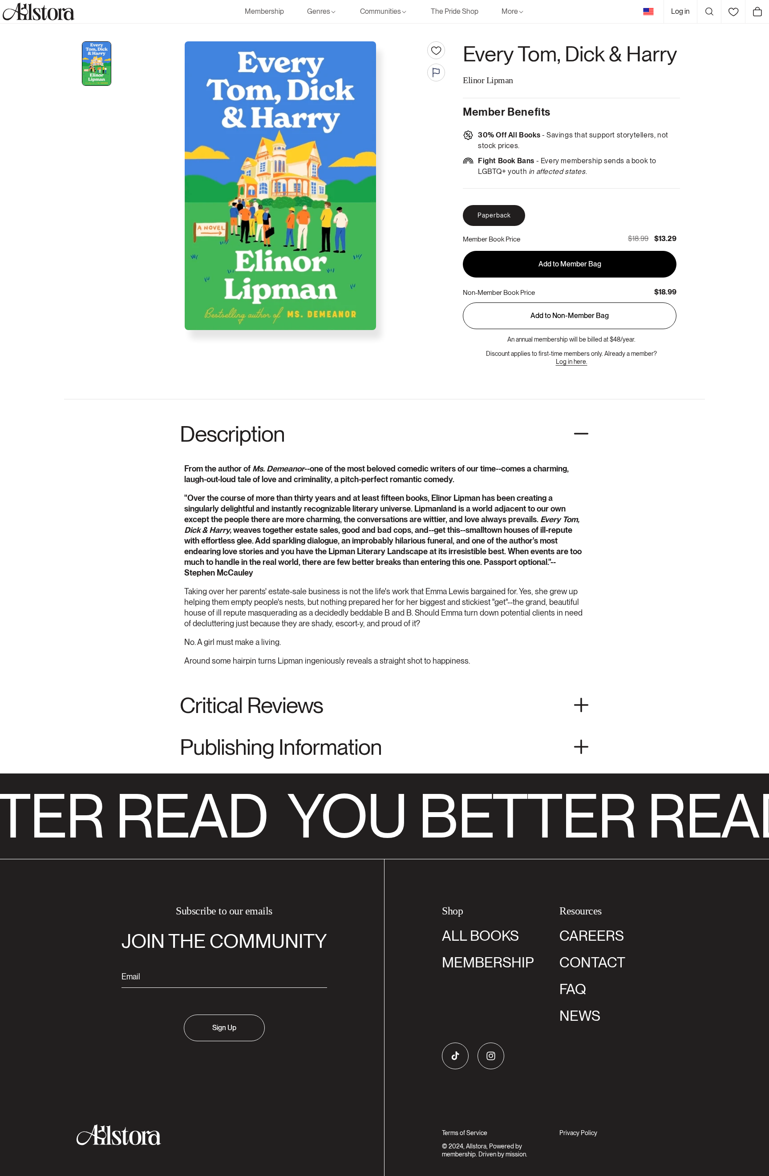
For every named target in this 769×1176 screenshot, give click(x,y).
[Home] (37, 11)
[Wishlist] (733, 11)
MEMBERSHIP (488, 962)
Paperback (494, 215)
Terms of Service (464, 1132)
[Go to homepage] (219, 1134)
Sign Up (224, 1027)
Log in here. (571, 361)
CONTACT (592, 962)
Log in (680, 11)
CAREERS (591, 935)
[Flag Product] (436, 72)
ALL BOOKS (480, 935)
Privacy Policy (578, 1132)
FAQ (572, 989)
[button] (322, 12)
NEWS (579, 1015)
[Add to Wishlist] (436, 50)
